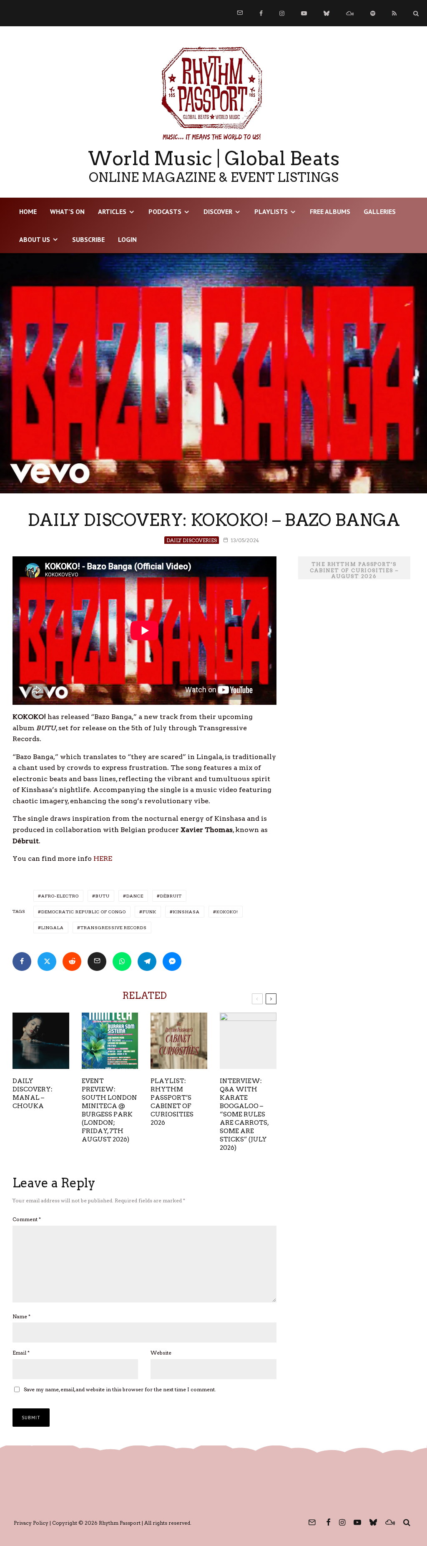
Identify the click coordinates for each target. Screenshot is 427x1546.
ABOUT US (34, 239)
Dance (134, 895)
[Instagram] (282, 13)
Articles (112, 211)
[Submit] (72, 961)
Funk (149, 911)
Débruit (171, 895)
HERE (102, 858)
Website (161, 1353)
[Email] (97, 961)
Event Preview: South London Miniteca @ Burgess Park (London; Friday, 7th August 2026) (109, 1110)
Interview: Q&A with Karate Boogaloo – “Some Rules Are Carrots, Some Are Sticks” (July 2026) (244, 1114)
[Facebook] (261, 13)
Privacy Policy (31, 1523)
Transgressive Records (113, 927)
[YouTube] (304, 13)
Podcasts (164, 211)
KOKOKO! (227, 911)
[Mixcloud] (350, 13)
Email (21, 1353)
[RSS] (394, 13)
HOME (28, 211)
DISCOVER (217, 211)
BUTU (102, 895)
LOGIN (127, 239)
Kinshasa (186, 911)
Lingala (52, 927)
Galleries (380, 211)
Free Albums (330, 211)
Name (21, 1316)
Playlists (271, 211)
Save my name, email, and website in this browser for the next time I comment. (120, 1389)
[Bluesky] (326, 13)
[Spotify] (373, 13)
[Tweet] (47, 961)
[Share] (22, 961)
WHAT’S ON (67, 211)
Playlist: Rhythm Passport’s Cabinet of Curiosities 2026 (172, 1101)
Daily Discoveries (191, 540)
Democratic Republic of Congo (83, 911)
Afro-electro (60, 895)
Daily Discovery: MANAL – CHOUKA (33, 1093)
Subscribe (88, 239)
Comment (27, 1219)
